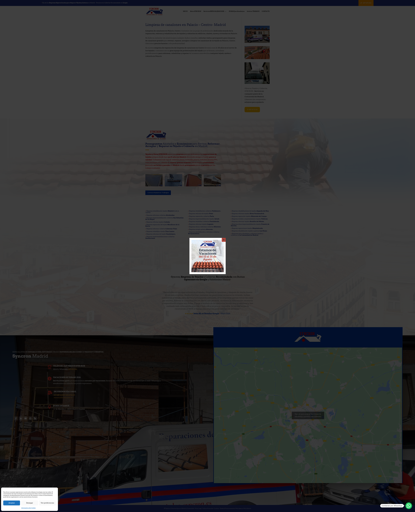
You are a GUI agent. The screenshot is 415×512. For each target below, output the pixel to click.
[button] (408, 505)
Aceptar (12, 503)
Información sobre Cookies (28, 508)
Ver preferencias (47, 503)
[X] (224, 240)
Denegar (29, 503)
